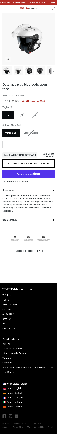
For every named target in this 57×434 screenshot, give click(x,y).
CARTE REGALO (9, 328)
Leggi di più (7, 211)
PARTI (5, 323)
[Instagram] (10, 416)
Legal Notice (8, 372)
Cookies (5, 427)
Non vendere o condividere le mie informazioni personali (28, 367)
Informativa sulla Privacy (14, 353)
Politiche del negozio (12, 339)
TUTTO (5, 300)
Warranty (6, 358)
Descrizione (8, 190)
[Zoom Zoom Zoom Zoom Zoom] (28, 39)
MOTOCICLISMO (10, 304)
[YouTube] (16, 416)
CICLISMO (7, 309)
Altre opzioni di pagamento (15, 181)
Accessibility (39, 427)
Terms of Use (18, 427)
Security (51, 427)
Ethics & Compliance (12, 348)
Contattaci (7, 362)
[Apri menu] (7, 8)
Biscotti (6, 344)
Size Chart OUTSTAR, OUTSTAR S (20, 155)
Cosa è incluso (10, 220)
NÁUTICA (6, 319)
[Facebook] (4, 416)
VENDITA (6, 295)
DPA (28, 427)
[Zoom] (8, 59)
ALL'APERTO (8, 314)
